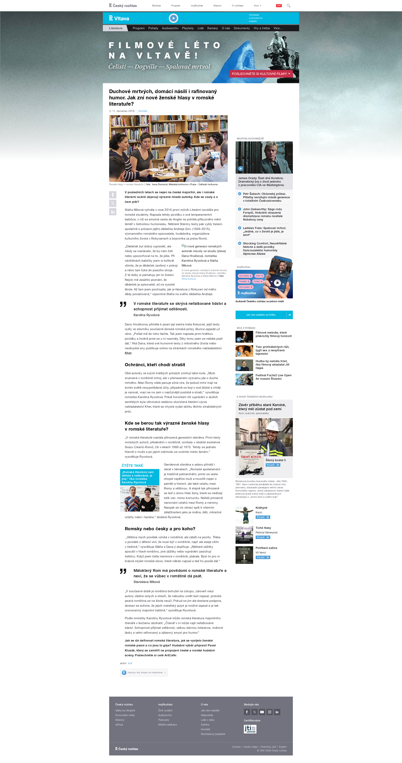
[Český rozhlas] (123, 5)
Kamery (253, 21)
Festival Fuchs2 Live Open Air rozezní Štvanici (273, 377)
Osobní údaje (251, 747)
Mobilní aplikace (167, 724)
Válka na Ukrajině (125, 710)
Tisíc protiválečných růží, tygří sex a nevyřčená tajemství (272, 350)
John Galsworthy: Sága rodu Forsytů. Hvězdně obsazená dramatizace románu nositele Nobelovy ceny (263, 214)
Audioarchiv (256, 18)
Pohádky (243, 281)
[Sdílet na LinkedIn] (112, 211)
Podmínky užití (268, 747)
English (283, 747)
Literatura (115, 28)
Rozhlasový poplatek (213, 734)
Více (278, 28)
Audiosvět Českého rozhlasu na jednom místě (260, 301)
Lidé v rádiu (208, 719)
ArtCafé (142, 111)
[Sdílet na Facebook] (112, 194)
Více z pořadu (246, 328)
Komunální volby (125, 715)
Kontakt (205, 729)
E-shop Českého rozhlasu (255, 396)
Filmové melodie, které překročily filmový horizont (274, 334)
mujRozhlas (197, 5)
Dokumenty (242, 28)
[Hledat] (288, 5)
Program (175, 5)
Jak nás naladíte (210, 710)
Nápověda (207, 715)
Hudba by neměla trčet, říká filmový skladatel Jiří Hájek (272, 364)
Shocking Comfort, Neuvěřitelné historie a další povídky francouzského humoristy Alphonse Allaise (265, 248)
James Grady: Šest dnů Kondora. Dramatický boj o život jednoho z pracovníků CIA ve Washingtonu (261, 181)
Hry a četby (244, 276)
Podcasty (163, 719)
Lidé (201, 28)
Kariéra (205, 724)
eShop (119, 724)
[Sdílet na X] (112, 203)
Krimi (258, 276)
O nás (226, 28)
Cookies (236, 747)
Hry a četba (262, 28)
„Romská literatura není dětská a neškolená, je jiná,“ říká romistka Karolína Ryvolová (138, 477)
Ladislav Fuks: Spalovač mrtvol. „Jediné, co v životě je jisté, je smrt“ (264, 231)
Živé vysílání (244, 287)
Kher (128, 353)
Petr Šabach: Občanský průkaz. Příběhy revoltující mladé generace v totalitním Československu (266, 197)
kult (130, 663)
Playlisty (188, 28)
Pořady (153, 28)
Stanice (217, 5)
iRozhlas (156, 5)
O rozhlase (237, 5)
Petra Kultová (189, 279)
